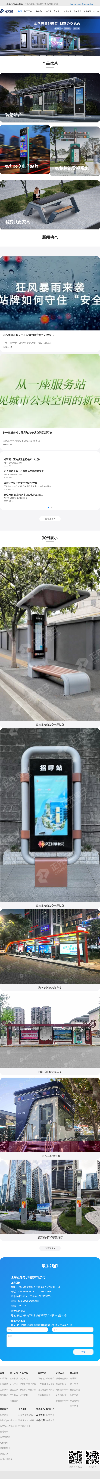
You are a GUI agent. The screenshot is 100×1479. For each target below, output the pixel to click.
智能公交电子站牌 (28, 1384)
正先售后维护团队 (26, 1420)
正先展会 (14, 1395)
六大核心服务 (24, 1426)
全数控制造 (75, 1389)
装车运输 (74, 1406)
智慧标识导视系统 (28, 1389)
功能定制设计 (62, 1395)
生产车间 (74, 1395)
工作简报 (40, 1414)
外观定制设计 (62, 1384)
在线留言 (50, 1420)
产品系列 (4, 1378)
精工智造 (74, 1384)
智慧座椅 (4, 1431)
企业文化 (14, 1384)
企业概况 (14, 1378)
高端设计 (74, 1378)
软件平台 (42, 1372)
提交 (83, 1351)
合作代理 (40, 1420)
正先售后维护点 (25, 1414)
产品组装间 (75, 1400)
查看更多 (49, 518)
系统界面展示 (44, 1395)
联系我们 (4, 1395)
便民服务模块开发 (46, 1389)
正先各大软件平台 (46, 1378)
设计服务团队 (62, 1378)
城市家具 (24, 1395)
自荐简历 (50, 1414)
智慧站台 (24, 1378)
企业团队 (14, 1389)
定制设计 (60, 1372)
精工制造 (74, 1372)
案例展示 (4, 1389)
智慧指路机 (5, 1437)
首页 (20, 11)
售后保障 (22, 1409)
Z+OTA (96, 11)
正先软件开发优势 (46, 1384)
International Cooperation (81, 3)
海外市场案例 (6, 1459)
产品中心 (24, 1372)
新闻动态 (4, 1384)
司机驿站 (4, 1442)
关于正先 (14, 1372)
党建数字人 (5, 1448)
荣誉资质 (14, 1400)
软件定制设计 (62, 1400)
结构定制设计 (62, 1389)
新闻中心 (40, 1409)
